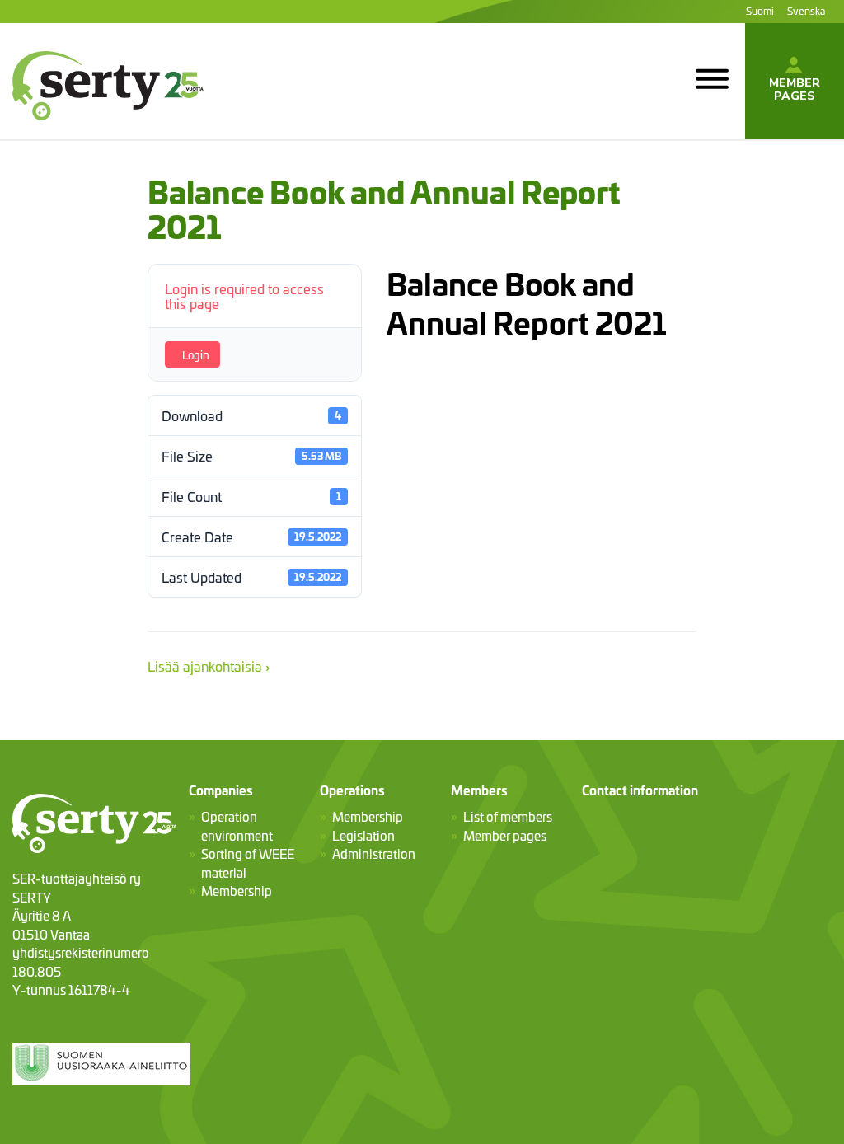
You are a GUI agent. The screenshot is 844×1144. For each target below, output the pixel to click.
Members (479, 790)
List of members (507, 816)
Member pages (794, 89)
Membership (236, 890)
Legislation (363, 835)
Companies (221, 790)
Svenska (806, 10)
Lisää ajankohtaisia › (209, 665)
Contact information (640, 790)
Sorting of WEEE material (247, 863)
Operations (352, 790)
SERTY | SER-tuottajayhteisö (99, 130)
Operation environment (237, 826)
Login (195, 354)
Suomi (760, 10)
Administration (373, 853)
